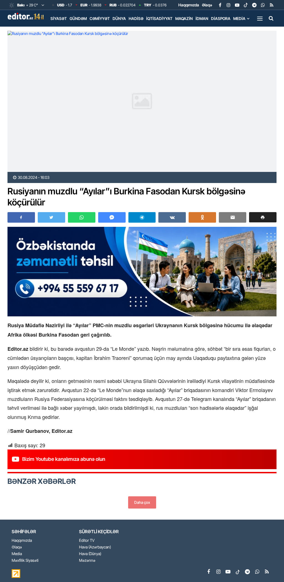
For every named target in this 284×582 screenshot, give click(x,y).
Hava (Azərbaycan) (95, 547)
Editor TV (87, 540)
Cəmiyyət (100, 18)
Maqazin (184, 18)
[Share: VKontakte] (172, 217)
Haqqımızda (188, 4)
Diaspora (220, 18)
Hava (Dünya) (90, 554)
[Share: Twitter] (51, 217)
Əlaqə (207, 4)
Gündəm (78, 18)
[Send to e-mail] (232, 217)
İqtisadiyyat (159, 18)
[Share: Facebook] (21, 217)
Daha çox (142, 502)
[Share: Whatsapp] (81, 217)
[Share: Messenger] (112, 217)
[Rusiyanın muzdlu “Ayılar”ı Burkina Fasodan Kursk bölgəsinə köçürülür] (142, 101)
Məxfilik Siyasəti (25, 560)
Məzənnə (87, 560)
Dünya (119, 18)
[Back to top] (268, 566)
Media (239, 18)
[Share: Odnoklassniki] (202, 217)
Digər (56, 30)
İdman (202, 18)
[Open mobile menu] (259, 18)
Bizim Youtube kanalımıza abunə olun (63, 459)
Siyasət (58, 18)
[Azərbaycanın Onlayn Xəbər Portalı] (26, 16)
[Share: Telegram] (142, 217)
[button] (263, 217)
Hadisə (136, 18)
